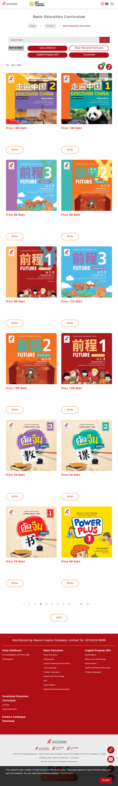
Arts (45, 681)
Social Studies (49, 685)
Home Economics (51, 655)
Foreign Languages (52, 672)
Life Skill (5, 705)
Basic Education (53, 651)
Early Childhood (12, 651)
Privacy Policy (66, 774)
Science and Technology (54, 676)
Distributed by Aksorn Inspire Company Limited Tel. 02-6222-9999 (59, 640)
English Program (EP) (47, 55)
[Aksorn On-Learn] (110, 759)
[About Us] (110, 749)
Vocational (89, 55)
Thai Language (50, 668)
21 (88, 605)
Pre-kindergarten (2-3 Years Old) (15, 655)
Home (32, 26)
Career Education (9, 709)
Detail (15, 150)
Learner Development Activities (57, 663)
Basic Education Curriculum (89, 48)
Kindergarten (7, 659)
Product (50, 26)
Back (59, 618)
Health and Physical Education (56, 689)
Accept (106, 780)
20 (81, 605)
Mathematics (49, 659)
